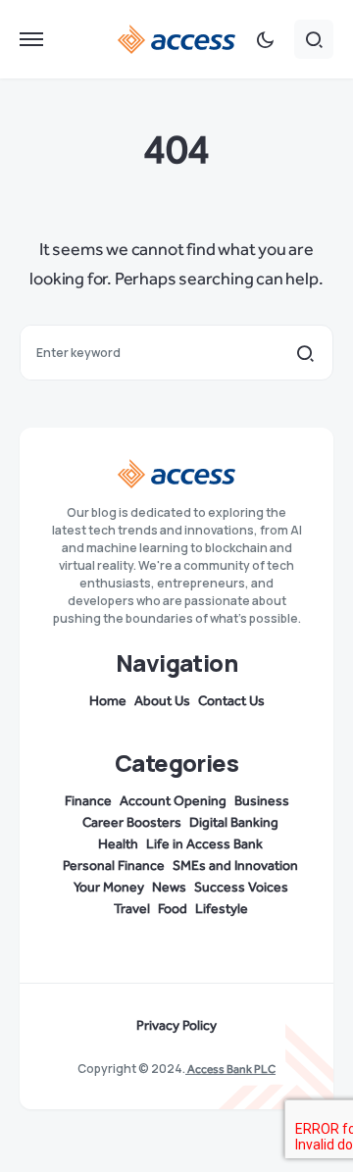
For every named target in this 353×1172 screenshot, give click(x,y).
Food (172, 909)
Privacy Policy (176, 1026)
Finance (88, 801)
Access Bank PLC (230, 1069)
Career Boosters (131, 823)
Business (261, 801)
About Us (162, 701)
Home (107, 701)
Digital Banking (233, 823)
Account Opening (173, 801)
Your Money (109, 887)
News (169, 887)
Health (118, 844)
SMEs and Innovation (235, 866)
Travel (132, 909)
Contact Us (231, 701)
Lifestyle (221, 909)
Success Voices (241, 887)
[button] (31, 39)
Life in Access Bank (204, 844)
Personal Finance (114, 866)
